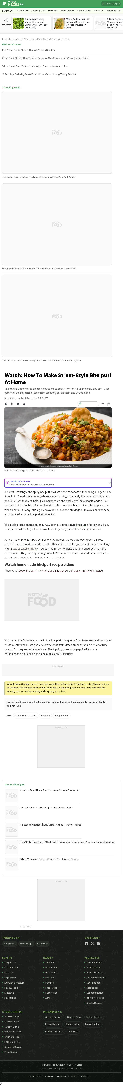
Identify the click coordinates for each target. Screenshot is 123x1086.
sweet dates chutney (25, 548)
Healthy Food (11, 988)
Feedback (61, 1076)
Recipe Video (62, 715)
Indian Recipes (52, 1011)
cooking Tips (38, 11)
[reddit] (24, 403)
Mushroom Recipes (96, 977)
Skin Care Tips (11, 1036)
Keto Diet (9, 972)
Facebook (76, 701)
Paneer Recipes (94, 972)
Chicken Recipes (53, 1017)
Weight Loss (9, 944)
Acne (48, 998)
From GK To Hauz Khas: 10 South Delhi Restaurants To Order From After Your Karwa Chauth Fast (67, 842)
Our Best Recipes (14, 784)
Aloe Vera (50, 962)
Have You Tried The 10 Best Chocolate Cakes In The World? (50, 790)
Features (7, 11)
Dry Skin (49, 977)
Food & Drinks (84, 11)
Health (7, 957)
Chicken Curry (74, 1017)
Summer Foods (11, 1021)
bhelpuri (81, 524)
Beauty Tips (51, 992)
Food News (22, 11)
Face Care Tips (12, 1042)
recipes (55, 701)
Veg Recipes (91, 957)
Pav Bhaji (73, 1031)
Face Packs (51, 988)
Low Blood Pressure (14, 982)
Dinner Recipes (94, 962)
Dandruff (49, 982)
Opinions (52, 11)
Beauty (48, 957)
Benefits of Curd (12, 1031)
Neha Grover (10, 398)
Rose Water (51, 967)
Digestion (9, 992)
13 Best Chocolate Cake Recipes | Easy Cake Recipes (46, 807)
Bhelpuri (45, 715)
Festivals (98, 11)
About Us (49, 1076)
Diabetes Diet (11, 967)
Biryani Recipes (53, 1024)
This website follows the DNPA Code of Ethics (61, 1065)
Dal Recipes (92, 988)
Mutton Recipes (94, 1017)
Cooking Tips (26, 944)
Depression (10, 977)
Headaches (10, 998)
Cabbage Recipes (96, 992)
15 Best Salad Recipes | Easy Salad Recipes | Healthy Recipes (50, 824)
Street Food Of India (25, 715)
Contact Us (86, 1076)
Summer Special (12, 1011)
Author (74, 1076)
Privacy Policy (34, 1076)
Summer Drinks (11, 1026)
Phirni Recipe (11, 1052)
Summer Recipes (12, 1016)
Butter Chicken (73, 1024)
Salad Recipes (94, 967)
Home (5, 39)
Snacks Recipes (94, 1003)
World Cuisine (67, 11)
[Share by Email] (103, 403)
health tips (39, 701)
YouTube (16, 705)
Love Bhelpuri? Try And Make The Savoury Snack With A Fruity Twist (60, 570)
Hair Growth (51, 972)
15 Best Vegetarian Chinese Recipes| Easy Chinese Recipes (49, 859)
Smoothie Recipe (12, 1047)
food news (27, 701)
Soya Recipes (93, 982)
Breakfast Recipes (54, 1031)
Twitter (102, 701)
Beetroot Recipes (95, 998)
